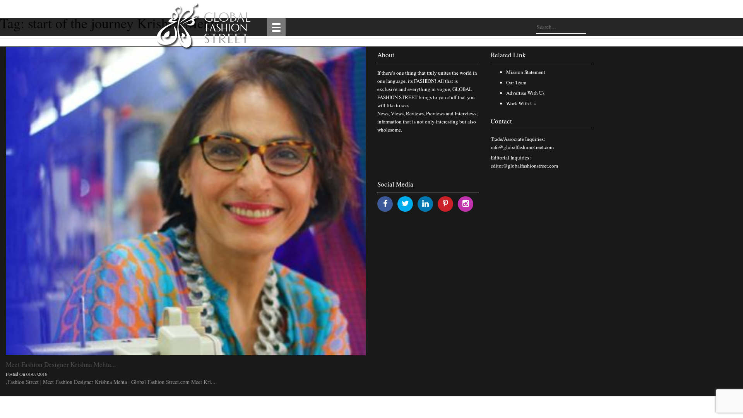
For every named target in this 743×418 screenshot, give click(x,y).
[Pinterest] (445, 203)
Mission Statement (525, 72)
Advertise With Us (525, 92)
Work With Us (521, 103)
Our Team (516, 82)
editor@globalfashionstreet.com (524, 165)
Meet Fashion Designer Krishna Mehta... (61, 364)
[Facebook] (385, 203)
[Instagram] (465, 203)
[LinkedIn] (425, 203)
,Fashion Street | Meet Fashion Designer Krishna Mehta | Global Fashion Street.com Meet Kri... (111, 381)
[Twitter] (405, 203)
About (385, 54)
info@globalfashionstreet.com (522, 147)
